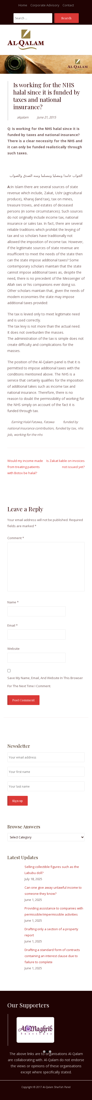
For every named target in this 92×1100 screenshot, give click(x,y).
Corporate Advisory (44, 5)
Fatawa (49, 422)
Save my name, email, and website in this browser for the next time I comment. (45, 682)
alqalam (22, 117)
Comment (15, 538)
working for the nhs (28, 434)
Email (12, 625)
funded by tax (65, 428)
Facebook (67, 727)
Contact (68, 5)
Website (13, 648)
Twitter (74, 727)
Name (13, 602)
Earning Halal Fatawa (26, 422)
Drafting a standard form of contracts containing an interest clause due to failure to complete (52, 956)
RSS (81, 727)
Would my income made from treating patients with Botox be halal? (25, 467)
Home (22, 5)
